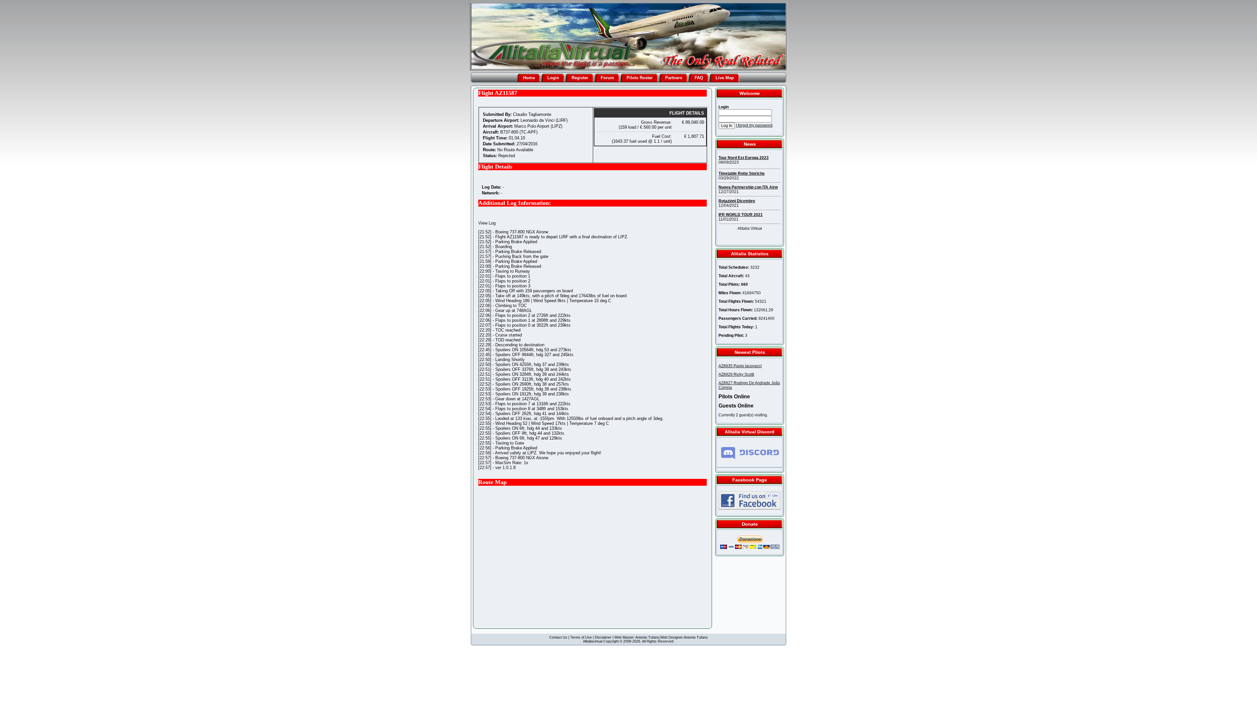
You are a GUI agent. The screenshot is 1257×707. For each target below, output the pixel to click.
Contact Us (558, 637)
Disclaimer (603, 637)
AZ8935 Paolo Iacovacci (740, 366)
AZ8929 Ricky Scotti (736, 374)
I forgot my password (754, 125)
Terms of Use (581, 637)
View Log (487, 223)
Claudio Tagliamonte (532, 114)
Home (529, 77)
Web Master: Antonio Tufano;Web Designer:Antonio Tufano (661, 637)
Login (553, 77)
